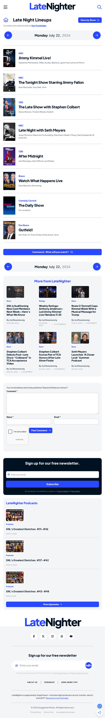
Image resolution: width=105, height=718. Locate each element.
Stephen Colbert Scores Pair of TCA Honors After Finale (50, 356)
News (9, 301)
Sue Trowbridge (38, 25)
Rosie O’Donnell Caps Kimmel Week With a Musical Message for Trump (85, 310)
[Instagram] (52, 636)
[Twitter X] (43, 636)
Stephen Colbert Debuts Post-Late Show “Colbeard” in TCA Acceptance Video (19, 357)
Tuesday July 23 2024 (97, 35)
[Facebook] (34, 636)
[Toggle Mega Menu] (5, 7)
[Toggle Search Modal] (99, 7)
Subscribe (52, 484)
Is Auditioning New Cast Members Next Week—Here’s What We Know (18, 310)
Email (57, 417)
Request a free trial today (57, 698)
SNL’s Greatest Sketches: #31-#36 (27, 529)
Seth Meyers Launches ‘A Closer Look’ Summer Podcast (83, 356)
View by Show (88, 20)
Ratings (42, 301)
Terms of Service (63, 491)
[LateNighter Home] (52, 7)
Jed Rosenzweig (17, 320)
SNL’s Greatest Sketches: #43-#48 (27, 591)
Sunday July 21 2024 (8, 35)
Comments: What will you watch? (50, 252)
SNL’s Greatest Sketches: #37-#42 (27, 560)
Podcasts (10, 524)
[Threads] (62, 636)
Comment (12, 391)
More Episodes (51, 604)
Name (10, 417)
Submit (88, 665)
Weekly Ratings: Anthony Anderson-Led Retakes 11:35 (51, 310)
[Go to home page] (8, 19)
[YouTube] (71, 636)
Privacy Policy (75, 491)
